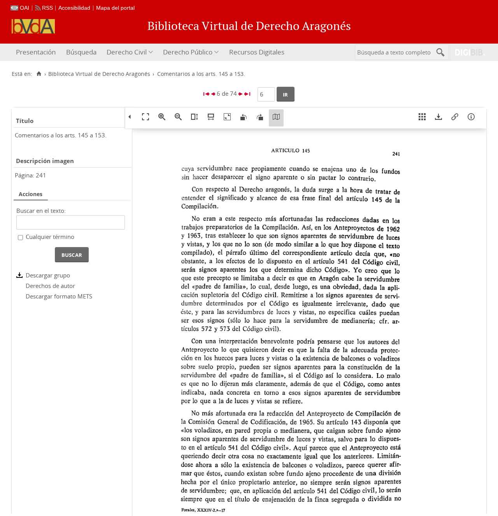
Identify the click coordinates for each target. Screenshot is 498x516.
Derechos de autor (50, 286)
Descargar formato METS (59, 296)
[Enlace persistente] (454, 117)
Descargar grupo (48, 275)
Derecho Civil (127, 51)
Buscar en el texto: (41, 210)
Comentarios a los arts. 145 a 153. (61, 135)
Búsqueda (81, 51)
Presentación (36, 51)
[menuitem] (37, 52)
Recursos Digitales (256, 51)
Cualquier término (50, 236)
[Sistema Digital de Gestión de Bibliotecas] (467, 52)
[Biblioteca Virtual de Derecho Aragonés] (33, 26)
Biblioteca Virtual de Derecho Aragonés (99, 73)
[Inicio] (38, 74)
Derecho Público (187, 51)
